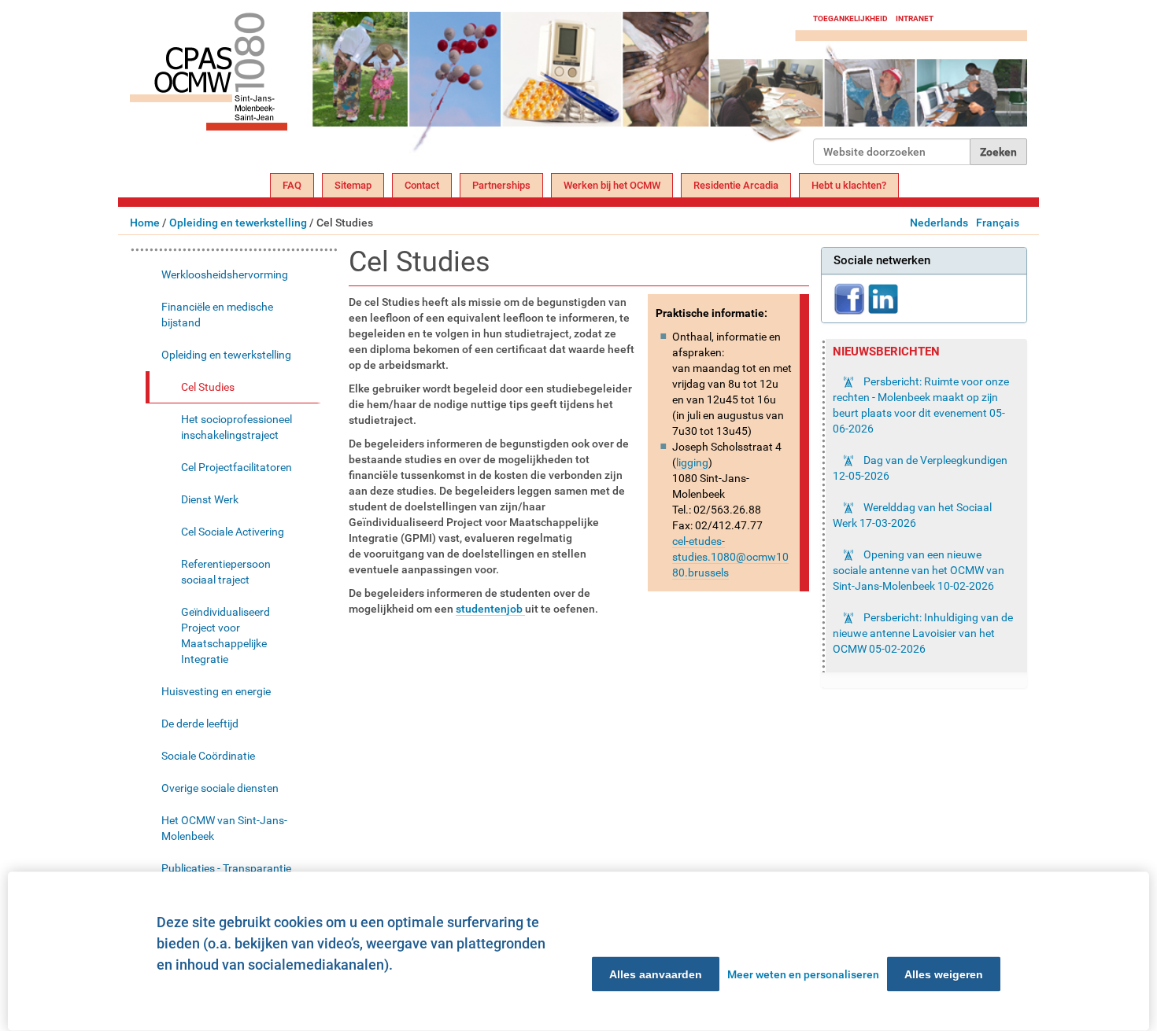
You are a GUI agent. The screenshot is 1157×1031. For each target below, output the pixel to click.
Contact (422, 185)
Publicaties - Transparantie (226, 868)
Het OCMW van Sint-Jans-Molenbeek (224, 828)
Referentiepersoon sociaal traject (226, 572)
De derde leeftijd (199, 723)
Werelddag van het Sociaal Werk (912, 515)
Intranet (914, 18)
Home (145, 222)
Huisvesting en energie (216, 691)
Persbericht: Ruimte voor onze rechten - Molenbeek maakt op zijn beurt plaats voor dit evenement (921, 405)
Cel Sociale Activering (232, 531)
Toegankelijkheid (850, 18)
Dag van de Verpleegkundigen (920, 468)
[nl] (471, 88)
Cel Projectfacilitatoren (236, 467)
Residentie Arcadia (735, 185)
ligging (692, 462)
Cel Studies (208, 387)
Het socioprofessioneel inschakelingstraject (236, 427)
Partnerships (501, 185)
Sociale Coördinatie (208, 755)
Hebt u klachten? (848, 185)
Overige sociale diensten (220, 788)
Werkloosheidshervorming (224, 274)
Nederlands (939, 222)
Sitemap (353, 185)
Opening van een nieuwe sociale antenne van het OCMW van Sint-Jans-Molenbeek (918, 570)
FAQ (292, 185)
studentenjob (490, 608)
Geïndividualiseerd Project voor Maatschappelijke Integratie (225, 635)
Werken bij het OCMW (612, 185)
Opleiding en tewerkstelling (238, 222)
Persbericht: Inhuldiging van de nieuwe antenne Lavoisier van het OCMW (923, 633)
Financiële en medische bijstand (217, 314)
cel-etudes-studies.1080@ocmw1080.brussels (730, 557)
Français (997, 222)
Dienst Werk (209, 499)
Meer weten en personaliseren (803, 974)
